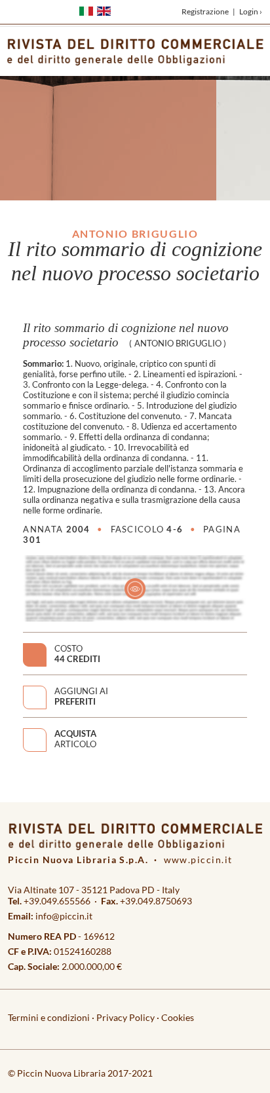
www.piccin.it (198, 859)
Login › (250, 11)
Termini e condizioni (49, 1017)
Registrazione (205, 11)
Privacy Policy (125, 1017)
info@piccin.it (63, 915)
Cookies (177, 1017)
